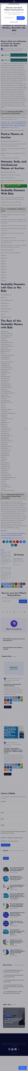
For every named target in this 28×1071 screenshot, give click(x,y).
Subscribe (20, 18)
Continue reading (14, 21)
